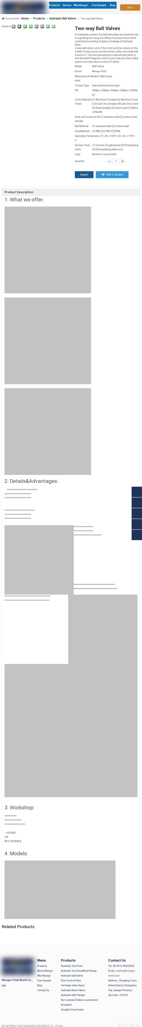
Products (42, 966)
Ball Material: (82, 126)
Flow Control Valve (71, 980)
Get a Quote (130, 8)
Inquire (84, 174)
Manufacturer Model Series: (87, 78)
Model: (78, 66)
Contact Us (43, 990)
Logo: (78, 154)
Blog (39, 985)
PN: (76, 90)
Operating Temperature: (87, 138)
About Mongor (45, 970)
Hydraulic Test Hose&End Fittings (79, 970)
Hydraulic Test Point (72, 966)
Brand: (78, 71)
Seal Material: (82, 131)
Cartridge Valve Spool (73, 985)
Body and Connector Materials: (87, 119)
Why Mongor (44, 975)
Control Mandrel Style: (83, 101)
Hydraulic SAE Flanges (73, 995)
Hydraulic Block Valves (73, 990)
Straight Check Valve (72, 1009)
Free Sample (44, 980)
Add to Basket (114, 174)
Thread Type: (82, 85)
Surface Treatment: (82, 147)
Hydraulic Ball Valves (72, 975)
